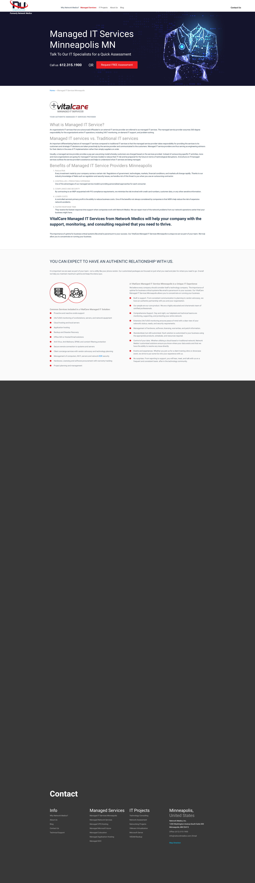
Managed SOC (95, 841)
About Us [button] (114, 7)
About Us (53, 819)
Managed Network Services (101, 819)
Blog (122, 7)
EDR (100, 356)
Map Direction (175, 842)
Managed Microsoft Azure (100, 828)
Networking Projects (137, 824)
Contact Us (236, 7)
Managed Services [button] (88, 7)
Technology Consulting (138, 815)
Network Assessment (138, 819)
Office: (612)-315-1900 (178, 831)
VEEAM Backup (135, 836)
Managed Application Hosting (102, 836)
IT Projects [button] (103, 7)
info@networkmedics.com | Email (183, 836)
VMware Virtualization (138, 828)
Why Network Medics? (70, 7)
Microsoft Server (136, 832)
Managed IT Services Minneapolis (103, 815)
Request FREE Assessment (117, 65)
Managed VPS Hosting (99, 824)
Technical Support (57, 832)
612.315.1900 (71, 65)
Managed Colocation (98, 832)
